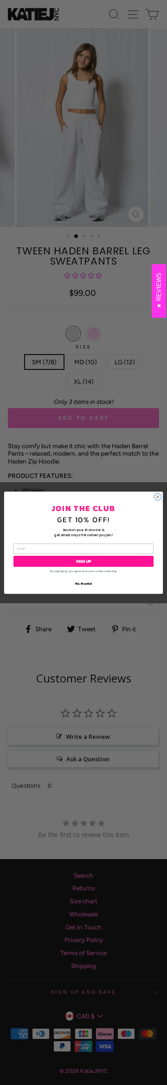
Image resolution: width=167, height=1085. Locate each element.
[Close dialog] (157, 496)
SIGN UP (83, 561)
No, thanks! (83, 583)
